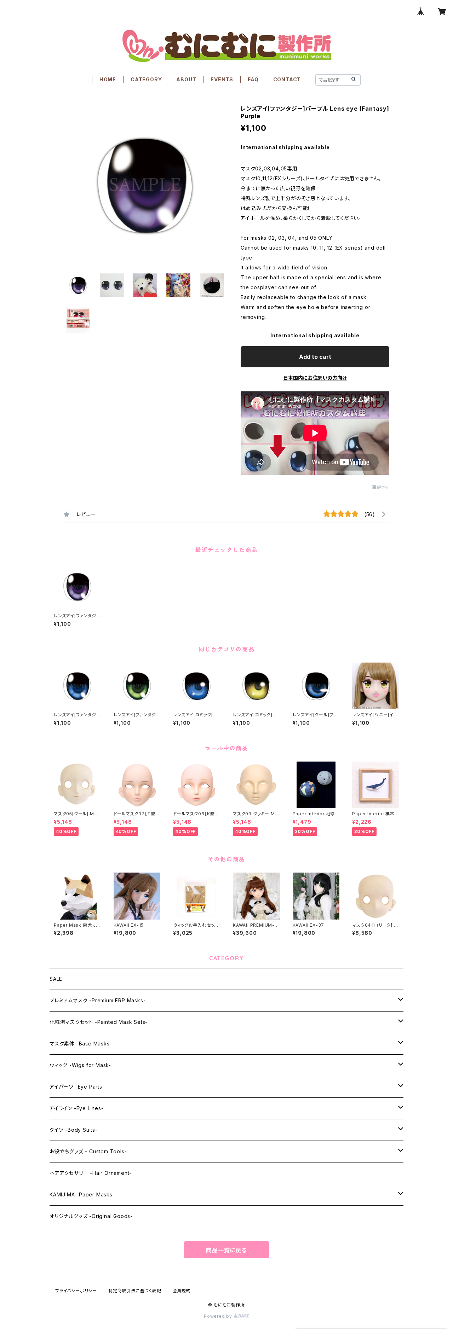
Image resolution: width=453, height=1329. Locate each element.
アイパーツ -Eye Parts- (77, 1087)
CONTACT (287, 79)
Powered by (219, 1316)
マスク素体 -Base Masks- (81, 1044)
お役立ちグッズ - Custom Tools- (88, 1151)
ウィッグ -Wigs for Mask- (80, 1065)
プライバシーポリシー (76, 1290)
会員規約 (182, 1290)
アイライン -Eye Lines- (77, 1108)
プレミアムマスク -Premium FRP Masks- (97, 1000)
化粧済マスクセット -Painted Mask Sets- (99, 1022)
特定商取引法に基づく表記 (134, 1290)
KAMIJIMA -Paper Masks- (82, 1194)
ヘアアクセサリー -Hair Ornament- (91, 1173)
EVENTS (222, 79)
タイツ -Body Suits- (74, 1130)
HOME (107, 79)
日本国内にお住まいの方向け (315, 378)
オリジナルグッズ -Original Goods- (91, 1216)
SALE (56, 979)
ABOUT (186, 79)
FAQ (253, 79)
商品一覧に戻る (226, 1250)
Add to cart (315, 356)
